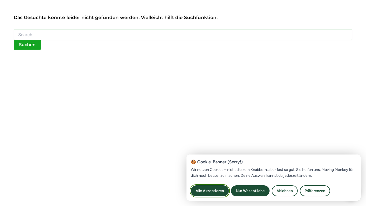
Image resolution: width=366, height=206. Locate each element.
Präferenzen (315, 191)
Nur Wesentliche (250, 191)
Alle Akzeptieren (210, 191)
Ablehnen (285, 191)
